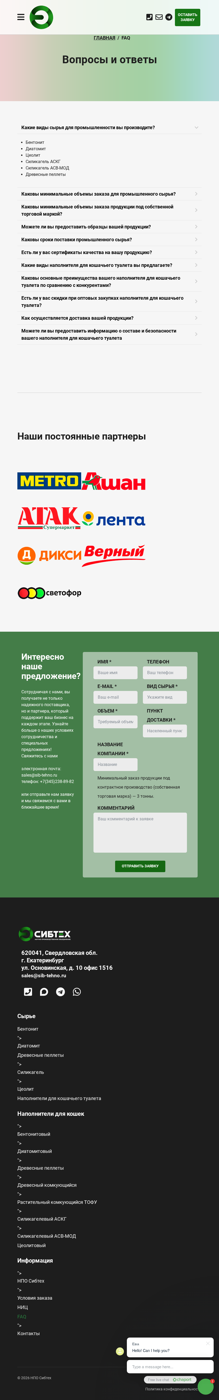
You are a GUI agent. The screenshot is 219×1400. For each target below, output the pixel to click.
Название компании (112, 749)
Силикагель (30, 1072)
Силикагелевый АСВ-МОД (46, 1236)
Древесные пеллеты (40, 1055)
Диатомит (28, 1046)
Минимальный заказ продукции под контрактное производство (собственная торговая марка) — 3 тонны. (138, 787)
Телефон (158, 662)
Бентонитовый (33, 1134)
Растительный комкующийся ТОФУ (57, 1202)
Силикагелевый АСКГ (42, 1219)
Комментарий (116, 808)
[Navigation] (20, 17)
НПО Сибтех (30, 1281)
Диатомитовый (34, 1151)
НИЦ (22, 1307)
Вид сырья (162, 686)
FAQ (21, 1316)
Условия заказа (34, 1298)
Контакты (28, 1333)
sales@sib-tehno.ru (39, 775)
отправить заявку (140, 866)
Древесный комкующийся (47, 1185)
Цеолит (25, 1089)
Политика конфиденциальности (173, 1389)
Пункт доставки (161, 715)
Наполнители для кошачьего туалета (59, 1098)
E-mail (107, 686)
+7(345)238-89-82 (57, 781)
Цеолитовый (31, 1245)
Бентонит (27, 1029)
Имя (104, 662)
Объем (107, 711)
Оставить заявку (187, 17)
